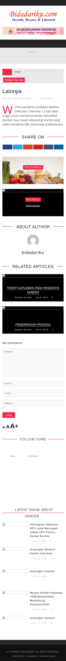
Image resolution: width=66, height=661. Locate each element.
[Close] (5, 5)
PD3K (8, 67)
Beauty (9, 34)
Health (9, 28)
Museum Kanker (15, 74)
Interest (10, 47)
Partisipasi (12, 61)
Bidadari (10, 21)
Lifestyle (11, 41)
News (8, 54)
